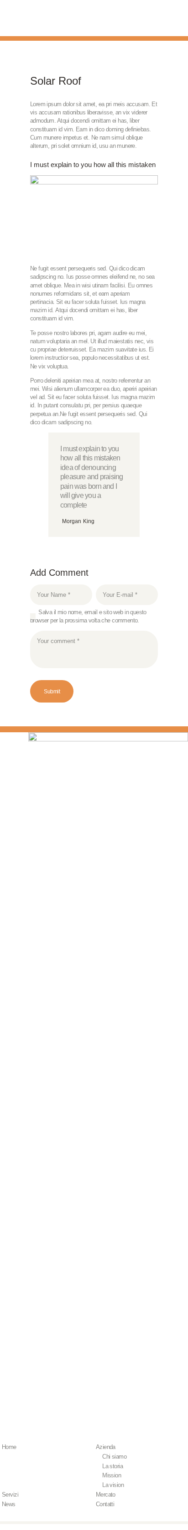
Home (9, 1446)
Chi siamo (114, 1456)
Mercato (105, 1494)
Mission (111, 1475)
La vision (113, 1484)
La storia (112, 1466)
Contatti (105, 1504)
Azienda (105, 1446)
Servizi (10, 1494)
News (9, 1504)
